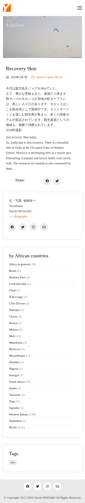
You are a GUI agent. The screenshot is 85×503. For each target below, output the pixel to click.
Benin (12, 270)
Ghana (13, 316)
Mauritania (15, 342)
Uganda (14, 407)
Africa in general (19, 264)
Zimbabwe (15, 420)
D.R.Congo (16, 296)
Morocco (14, 349)
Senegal (14, 375)
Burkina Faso (17, 277)
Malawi (13, 329)
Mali (12, 336)
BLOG (58, 77)
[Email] (44, 227)
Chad (12, 290)
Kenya (13, 323)
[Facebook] (47, 181)
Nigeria (13, 368)
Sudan (13, 388)
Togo (12, 401)
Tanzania (14, 394)
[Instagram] (33, 227)
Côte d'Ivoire (17, 303)
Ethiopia (14, 310)
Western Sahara (44, 77)
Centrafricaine (17, 283)
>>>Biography (18, 216)
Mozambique (17, 355)
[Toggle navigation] (79, 8)
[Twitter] (57, 181)
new (13, 462)
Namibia (14, 362)
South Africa (17, 381)
